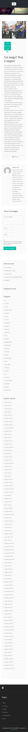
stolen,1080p (7, 364)
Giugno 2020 (7, 569)
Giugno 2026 (7, 408)
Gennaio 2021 (8, 546)
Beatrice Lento (8, 156)
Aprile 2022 (7, 501)
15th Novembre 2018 (7, 46)
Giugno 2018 (7, 646)
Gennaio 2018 (8, 662)
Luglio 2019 (7, 604)
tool (5, 374)
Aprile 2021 (7, 537)
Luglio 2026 (7, 405)
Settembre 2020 (8, 559)
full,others (7, 313)
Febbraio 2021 (8, 543)
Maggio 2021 (7, 533)
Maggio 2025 (7, 431)
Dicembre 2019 (8, 588)
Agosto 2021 (7, 524)
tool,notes (7, 377)
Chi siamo (5, 706)
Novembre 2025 (8, 428)
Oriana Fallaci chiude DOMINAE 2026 (13, 277)
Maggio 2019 (7, 610)
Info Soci (7, 319)
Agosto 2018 (7, 639)
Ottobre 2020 (7, 556)
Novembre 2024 (8, 447)
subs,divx (7, 371)
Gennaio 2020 (8, 585)
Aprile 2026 (7, 412)
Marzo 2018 (7, 655)
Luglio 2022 (7, 495)
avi (5, 300)
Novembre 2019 (8, 591)
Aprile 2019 (7, 614)
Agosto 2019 (7, 601)
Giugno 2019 (7, 607)
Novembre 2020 (8, 553)
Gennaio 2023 (8, 482)
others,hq (7, 338)
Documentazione (6, 715)
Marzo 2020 (7, 578)
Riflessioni (6, 14)
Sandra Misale (8, 267)
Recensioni (7, 348)
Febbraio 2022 (8, 508)
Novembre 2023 (8, 463)
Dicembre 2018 (8, 626)
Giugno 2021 (7, 530)
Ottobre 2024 (7, 450)
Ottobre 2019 (7, 594)
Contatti (5, 709)
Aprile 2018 (7, 652)
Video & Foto (8, 390)
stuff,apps (7, 367)
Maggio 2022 (7, 498)
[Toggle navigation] (14, 3)
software (6, 354)
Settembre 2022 (8, 492)
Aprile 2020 (7, 575)
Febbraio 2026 (8, 418)
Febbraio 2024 (8, 456)
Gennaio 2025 (8, 444)
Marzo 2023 (7, 476)
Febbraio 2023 (8, 479)
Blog (4, 703)
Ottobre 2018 (7, 633)
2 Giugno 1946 (8, 274)
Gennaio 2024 (8, 460)
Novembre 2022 (8, 489)
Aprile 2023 (7, 472)
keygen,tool (7, 322)
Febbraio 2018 (8, 658)
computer (7, 303)
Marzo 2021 (7, 540)
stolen (6, 361)
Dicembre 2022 (8, 485)
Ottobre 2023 (7, 466)
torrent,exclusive (8, 380)
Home (3, 14)
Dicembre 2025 (8, 424)
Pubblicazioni (8, 345)
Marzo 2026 (7, 415)
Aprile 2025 (7, 434)
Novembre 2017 (8, 668)
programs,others (8, 342)
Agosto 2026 (7, 402)
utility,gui (7, 387)
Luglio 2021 (7, 527)
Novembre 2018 (8, 630)
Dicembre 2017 (8, 665)
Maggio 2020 (7, 572)
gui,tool (6, 316)
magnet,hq (7, 326)
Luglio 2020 (7, 565)
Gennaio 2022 (8, 511)
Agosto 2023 (7, 469)
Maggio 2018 (7, 649)
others (6, 335)
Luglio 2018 (7, 642)
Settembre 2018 (8, 636)
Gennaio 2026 (8, 421)
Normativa (7, 332)
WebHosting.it (13, 729)
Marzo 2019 (7, 617)
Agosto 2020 (7, 562)
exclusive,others (8, 310)
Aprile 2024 (7, 453)
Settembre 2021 (8, 521)
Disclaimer (5, 712)
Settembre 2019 (8, 598)
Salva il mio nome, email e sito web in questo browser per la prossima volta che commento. (13, 243)
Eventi (6, 306)
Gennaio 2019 (8, 623)
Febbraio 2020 (8, 581)
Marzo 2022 (7, 505)
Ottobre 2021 (7, 517)
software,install (8, 358)
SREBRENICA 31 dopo (10, 270)
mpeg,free (7, 329)
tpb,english (7, 383)
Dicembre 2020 (8, 549)
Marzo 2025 (7, 437)
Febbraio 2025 (8, 440)
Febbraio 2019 (8, 620)
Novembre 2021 (8, 514)
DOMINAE (7, 280)
